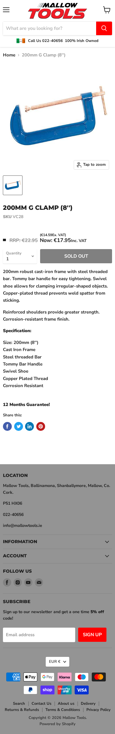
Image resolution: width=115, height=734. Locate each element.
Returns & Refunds (22, 709)
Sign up (92, 634)
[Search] (104, 28)
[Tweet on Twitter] (18, 426)
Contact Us (41, 703)
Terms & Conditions (62, 709)
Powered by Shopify (57, 724)
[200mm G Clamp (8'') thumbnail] (12, 185)
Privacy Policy (98, 709)
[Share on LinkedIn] (29, 426)
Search (19, 703)
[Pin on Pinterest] (40, 426)
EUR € (54, 661)
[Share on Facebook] (7, 426)
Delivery (88, 703)
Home (9, 55)
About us (66, 703)
